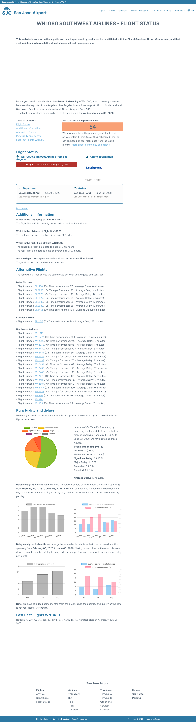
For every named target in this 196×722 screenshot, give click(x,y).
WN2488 (39, 379)
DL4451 (39, 309)
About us (83, 719)
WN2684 (39, 383)
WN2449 (39, 372)
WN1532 (39, 337)
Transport (73, 693)
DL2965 (39, 290)
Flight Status (23, 124)
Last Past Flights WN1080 (30, 139)
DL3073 (39, 294)
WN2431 (39, 352)
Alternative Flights (26, 132)
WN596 (39, 395)
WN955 (39, 403)
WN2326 (39, 340)
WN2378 (39, 344)
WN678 (39, 399)
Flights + (102, 10)
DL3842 (39, 301)
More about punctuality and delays (91, 144)
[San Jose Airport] (6, 10)
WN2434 (39, 364)
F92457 (39, 321)
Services (104, 705)
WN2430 (39, 348)
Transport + (144, 10)
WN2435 (39, 368)
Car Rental (157, 10)
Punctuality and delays (28, 136)
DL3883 (39, 305)
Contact (74, 719)
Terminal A (106, 693)
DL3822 (39, 298)
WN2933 (39, 391)
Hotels (134, 10)
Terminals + (123, 10)
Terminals (105, 690)
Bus (70, 697)
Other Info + (179, 10)
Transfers (73, 709)
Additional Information (28, 128)
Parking (167, 10)
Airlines (112, 10)
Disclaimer (65, 719)
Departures (42, 697)
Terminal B (106, 697)
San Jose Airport (30, 13)
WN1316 (39, 333)
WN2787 (39, 387)
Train (71, 705)
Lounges (104, 709)
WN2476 (39, 376)
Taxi (70, 701)
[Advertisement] (98, 76)
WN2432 (39, 356)
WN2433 (39, 360)
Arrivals (40, 693)
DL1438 (39, 286)
